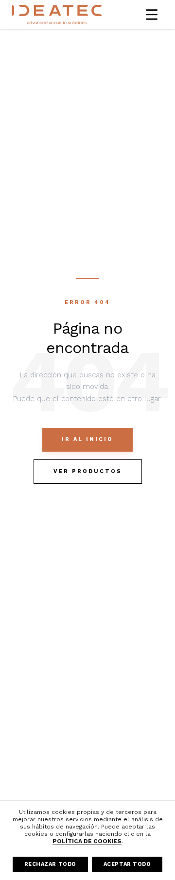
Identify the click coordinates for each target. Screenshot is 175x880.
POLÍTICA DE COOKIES (87, 841)
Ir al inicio (87, 439)
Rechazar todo (50, 864)
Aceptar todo (127, 864)
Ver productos (87, 471)
